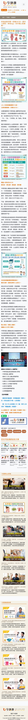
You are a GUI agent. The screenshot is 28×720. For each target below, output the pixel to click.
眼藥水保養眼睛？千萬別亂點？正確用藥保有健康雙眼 (23, 449)
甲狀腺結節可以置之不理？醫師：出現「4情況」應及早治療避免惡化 (14, 449)
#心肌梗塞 (4, 435)
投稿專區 (22, 715)
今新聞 (7, 17)
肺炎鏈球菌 (17, 10)
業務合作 (14, 715)
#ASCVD (4, 431)
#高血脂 (10, 431)
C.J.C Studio (17, 719)
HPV (9, 12)
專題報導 (13, 17)
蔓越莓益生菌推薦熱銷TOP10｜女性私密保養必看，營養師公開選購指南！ (5, 461)
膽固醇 (13, 12)
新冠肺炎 (10, 10)
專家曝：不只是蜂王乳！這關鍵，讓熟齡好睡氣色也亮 (14, 461)
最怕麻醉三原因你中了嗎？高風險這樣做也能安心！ (5, 449)
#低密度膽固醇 (17, 431)
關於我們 (10, 715)
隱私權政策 (6, 715)
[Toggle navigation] (24, 4)
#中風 (24, 431)
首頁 (3, 17)
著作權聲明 (18, 715)
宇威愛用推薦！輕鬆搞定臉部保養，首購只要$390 (23, 461)
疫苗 (23, 10)
